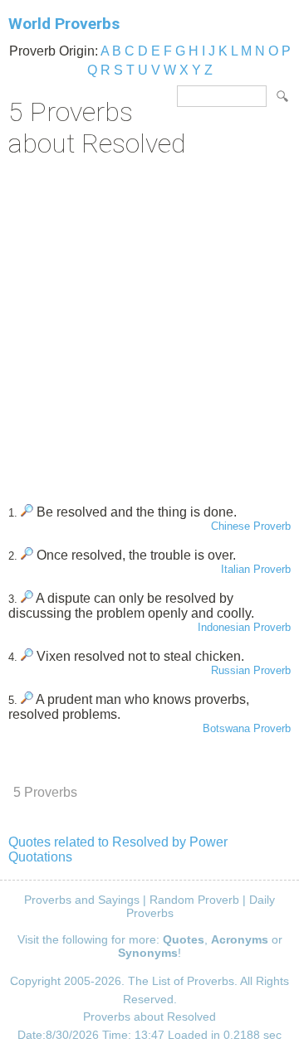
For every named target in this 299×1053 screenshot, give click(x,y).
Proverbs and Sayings (82, 899)
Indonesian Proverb (244, 627)
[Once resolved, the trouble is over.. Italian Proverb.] (27, 555)
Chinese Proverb (251, 526)
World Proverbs (64, 23)
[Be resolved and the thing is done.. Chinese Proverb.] (27, 512)
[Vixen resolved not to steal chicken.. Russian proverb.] (27, 656)
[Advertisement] (149, 325)
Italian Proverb (256, 569)
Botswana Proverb (247, 728)
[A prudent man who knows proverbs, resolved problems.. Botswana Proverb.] (27, 699)
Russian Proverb (251, 670)
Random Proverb (194, 899)
